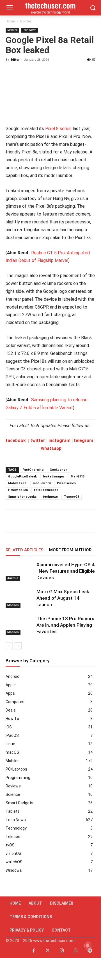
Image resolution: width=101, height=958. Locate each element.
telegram (83, 440)
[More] (89, 521)
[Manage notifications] (87, 945)
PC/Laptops (16, 769)
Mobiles (26, 21)
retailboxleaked (46, 490)
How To (12, 718)
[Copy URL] (75, 521)
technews (50, 497)
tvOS (10, 845)
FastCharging (32, 470)
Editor (15, 60)
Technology (16, 828)
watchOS (14, 862)
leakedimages (54, 476)
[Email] (50, 521)
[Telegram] (62, 521)
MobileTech (17, 483)
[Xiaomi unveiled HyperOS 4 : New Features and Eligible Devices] (20, 571)
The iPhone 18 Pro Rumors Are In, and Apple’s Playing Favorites (65, 625)
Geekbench (58, 470)
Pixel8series (66, 483)
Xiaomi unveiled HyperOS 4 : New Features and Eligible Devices (65, 571)
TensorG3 (71, 497)
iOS (9, 727)
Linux (10, 744)
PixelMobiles (18, 490)
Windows (14, 870)
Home (10, 21)
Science (13, 794)
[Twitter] (47, 951)
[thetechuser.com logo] (50, 7)
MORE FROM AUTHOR (70, 549)
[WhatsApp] (37, 521)
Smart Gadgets (19, 803)
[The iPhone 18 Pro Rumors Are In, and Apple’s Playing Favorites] (20, 625)
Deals (11, 710)
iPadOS (12, 735)
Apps (10, 693)
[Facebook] (11, 521)
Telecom (14, 836)
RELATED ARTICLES (24, 549)
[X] (24, 521)
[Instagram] (61, 951)
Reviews (13, 786)
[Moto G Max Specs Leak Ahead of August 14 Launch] (20, 598)
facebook (16, 440)
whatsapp (51, 448)
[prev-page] (9, 645)
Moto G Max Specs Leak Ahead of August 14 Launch (62, 598)
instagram (59, 440)
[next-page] (18, 645)
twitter (37, 440)
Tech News (29, 29)
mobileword (42, 483)
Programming (18, 777)
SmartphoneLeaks (22, 497)
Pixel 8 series (58, 128)
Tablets (13, 811)
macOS (12, 752)
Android (12, 578)
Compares (15, 701)
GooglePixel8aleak (22, 476)
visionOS (13, 853)
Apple (11, 685)
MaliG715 (77, 476)
